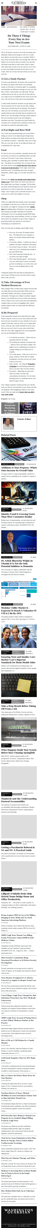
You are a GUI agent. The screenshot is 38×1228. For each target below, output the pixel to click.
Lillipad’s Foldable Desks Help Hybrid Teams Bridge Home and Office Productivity (17, 896)
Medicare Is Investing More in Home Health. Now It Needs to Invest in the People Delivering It (18, 1173)
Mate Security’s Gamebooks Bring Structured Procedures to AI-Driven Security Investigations (18, 960)
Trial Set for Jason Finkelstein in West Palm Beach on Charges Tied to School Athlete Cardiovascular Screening (18, 1140)
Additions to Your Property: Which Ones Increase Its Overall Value (19, 469)
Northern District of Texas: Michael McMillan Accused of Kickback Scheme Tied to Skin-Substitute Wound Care (18, 1095)
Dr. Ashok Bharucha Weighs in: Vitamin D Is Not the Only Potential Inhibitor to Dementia (17, 563)
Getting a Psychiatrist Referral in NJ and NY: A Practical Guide (18, 848)
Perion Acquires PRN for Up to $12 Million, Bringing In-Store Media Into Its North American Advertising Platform (18, 917)
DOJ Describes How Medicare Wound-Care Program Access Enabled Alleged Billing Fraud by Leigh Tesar (18, 1118)
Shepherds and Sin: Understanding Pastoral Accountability (19, 800)
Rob (34, 557)
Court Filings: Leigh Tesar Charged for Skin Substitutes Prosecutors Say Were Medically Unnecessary (18, 997)
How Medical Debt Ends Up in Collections (17, 1191)
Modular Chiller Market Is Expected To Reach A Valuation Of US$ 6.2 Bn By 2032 (18, 610)
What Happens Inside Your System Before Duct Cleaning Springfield (18, 751)
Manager (32, 464)
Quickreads (13, 46)
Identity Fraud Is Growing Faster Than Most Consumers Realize (18, 515)
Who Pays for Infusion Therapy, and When (18, 1158)
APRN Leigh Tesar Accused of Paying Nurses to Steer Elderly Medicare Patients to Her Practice (19, 1020)
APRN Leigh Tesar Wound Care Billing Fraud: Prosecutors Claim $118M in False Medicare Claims (17, 937)
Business (16, 651)
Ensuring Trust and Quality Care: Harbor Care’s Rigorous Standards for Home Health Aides (18, 660)
